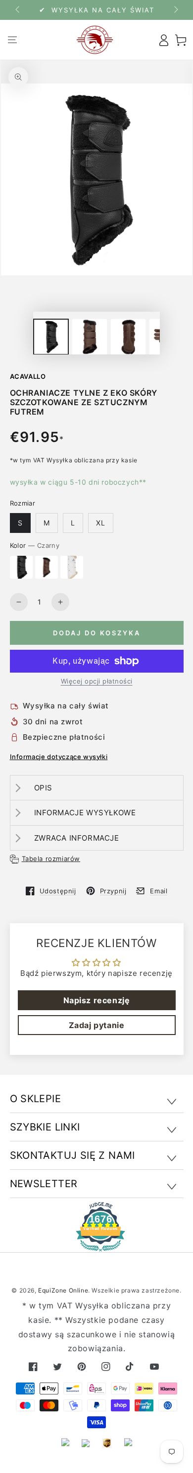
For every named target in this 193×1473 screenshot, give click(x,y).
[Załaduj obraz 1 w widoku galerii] (51, 337)
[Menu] (12, 39)
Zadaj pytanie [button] (97, 1025)
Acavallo (28, 376)
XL (100, 523)
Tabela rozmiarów (51, 859)
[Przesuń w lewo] (18, 10)
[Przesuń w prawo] (175, 10)
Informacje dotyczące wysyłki (59, 757)
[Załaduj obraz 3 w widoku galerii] (89, 337)
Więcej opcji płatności (97, 681)
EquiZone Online (63, 1290)
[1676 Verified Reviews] (96, 1244)
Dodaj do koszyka (97, 633)
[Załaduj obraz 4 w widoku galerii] (128, 337)
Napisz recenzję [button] (96, 1000)
